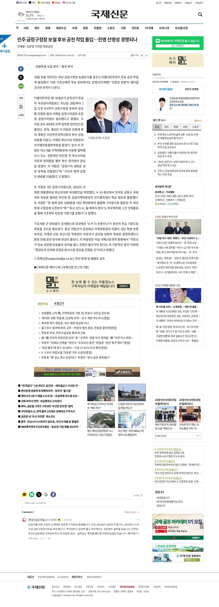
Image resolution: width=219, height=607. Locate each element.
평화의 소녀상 (188, 81)
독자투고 (100, 586)
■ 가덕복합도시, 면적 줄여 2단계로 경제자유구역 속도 (46, 411)
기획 (123, 28)
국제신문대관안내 (94, 576)
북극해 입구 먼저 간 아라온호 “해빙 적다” (100, 406)
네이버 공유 (21, 86)
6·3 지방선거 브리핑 (168, 449)
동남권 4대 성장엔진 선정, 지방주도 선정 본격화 (179, 316)
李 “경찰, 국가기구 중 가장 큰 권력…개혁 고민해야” (181, 331)
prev (154, 526)
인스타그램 (70, 2)
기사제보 (112, 586)
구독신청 (198, 2)
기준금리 (174, 81)
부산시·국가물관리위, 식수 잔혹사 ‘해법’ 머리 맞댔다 (182, 272)
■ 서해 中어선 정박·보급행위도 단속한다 (40, 401)
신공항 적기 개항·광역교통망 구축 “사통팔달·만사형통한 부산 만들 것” (190, 430)
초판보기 (188, 2)
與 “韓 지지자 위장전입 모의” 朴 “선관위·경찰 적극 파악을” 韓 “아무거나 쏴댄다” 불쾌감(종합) (95, 338)
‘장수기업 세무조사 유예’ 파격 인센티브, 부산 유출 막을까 (182, 473)
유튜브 (58, 2)
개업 (168, 196)
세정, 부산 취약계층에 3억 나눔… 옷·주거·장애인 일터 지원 (185, 252)
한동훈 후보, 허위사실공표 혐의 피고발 (63, 333)
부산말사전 (181, 28)
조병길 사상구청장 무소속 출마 (170, 456)
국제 (74, 28)
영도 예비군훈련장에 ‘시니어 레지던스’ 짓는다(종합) (100, 432)
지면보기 (178, 2)
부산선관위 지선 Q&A (168, 478)
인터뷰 (135, 28)
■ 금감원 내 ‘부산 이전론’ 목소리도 (36, 416)
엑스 (34, 2)
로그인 (158, 2)
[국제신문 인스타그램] (75, 267)
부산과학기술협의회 (46, 576)
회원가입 (168, 2)
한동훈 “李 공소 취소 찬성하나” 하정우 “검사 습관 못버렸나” (75, 357)
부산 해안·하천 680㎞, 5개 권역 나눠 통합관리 (131, 432)
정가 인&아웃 (165, 461)
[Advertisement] (113, 164)
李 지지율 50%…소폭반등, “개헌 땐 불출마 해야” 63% (183, 306)
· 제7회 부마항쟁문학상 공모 (168, 501)
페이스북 (23, 2)
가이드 (160, 203)
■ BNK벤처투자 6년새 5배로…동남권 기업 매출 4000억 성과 (50, 426)
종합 (157, 126)
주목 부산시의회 (166, 469)
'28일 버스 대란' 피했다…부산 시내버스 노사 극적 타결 (183, 238)
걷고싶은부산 (63, 576)
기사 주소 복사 (21, 107)
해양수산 (61, 28)
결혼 (174, 196)
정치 (37, 28)
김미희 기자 (22, 55)
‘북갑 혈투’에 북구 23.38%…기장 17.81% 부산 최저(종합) (74, 348)
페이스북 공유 (21, 69)
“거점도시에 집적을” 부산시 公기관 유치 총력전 (179, 247)
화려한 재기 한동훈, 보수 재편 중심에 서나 (65, 323)
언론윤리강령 (143, 586)
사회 (26, 28)
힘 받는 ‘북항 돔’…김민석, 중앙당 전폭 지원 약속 (179, 258)
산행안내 (159, 200)
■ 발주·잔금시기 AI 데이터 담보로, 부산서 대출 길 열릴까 (48, 421)
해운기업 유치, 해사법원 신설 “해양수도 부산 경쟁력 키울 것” (165, 428)
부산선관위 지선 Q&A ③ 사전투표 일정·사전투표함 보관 (182, 481)
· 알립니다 (160, 505)
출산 (180, 196)
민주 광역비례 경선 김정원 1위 (169, 452)
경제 (47, 28)
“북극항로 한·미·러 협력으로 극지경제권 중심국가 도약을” (185, 262)
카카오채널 (45, 2)
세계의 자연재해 (160, 81)
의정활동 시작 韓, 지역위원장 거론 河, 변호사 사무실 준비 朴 (75, 313)
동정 (186, 196)
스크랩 (21, 115)
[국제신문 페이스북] (49, 267)
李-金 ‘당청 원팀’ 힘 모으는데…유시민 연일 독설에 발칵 (183, 326)
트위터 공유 (21, 78)
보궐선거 (59, 303)
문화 (85, 28)
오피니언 (164, 28)
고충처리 (157, 586)
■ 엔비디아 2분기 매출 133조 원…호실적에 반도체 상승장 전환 (51, 396)
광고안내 (78, 586)
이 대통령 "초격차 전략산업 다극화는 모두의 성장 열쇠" (183, 320)
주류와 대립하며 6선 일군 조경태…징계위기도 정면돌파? (182, 464)
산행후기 (170, 200)
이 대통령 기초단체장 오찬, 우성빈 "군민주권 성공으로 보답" (185, 311)
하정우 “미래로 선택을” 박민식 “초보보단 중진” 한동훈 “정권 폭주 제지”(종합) (85, 343)
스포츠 (111, 28)
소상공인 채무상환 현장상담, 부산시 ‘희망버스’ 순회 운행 (183, 267)
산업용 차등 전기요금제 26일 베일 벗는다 (131, 406)
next (201, 526)
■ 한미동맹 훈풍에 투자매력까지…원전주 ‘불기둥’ (45, 390)
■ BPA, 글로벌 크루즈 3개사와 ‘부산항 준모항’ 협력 (45, 406)
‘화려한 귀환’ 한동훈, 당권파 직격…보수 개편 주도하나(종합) (75, 318)
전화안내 (66, 586)
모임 (163, 196)
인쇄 (21, 98)
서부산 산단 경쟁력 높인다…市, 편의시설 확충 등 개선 (182, 242)
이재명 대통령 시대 (167, 285)
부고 (191, 196)
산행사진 (181, 200)
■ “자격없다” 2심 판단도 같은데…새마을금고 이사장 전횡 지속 (51, 385)
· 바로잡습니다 (162, 497)
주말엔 (97, 28)
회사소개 (55, 586)
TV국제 (149, 28)
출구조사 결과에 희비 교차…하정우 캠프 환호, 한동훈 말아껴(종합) (79, 328)
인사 (157, 196)
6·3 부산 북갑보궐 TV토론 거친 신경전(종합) (66, 352)
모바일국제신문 (171, 586)
